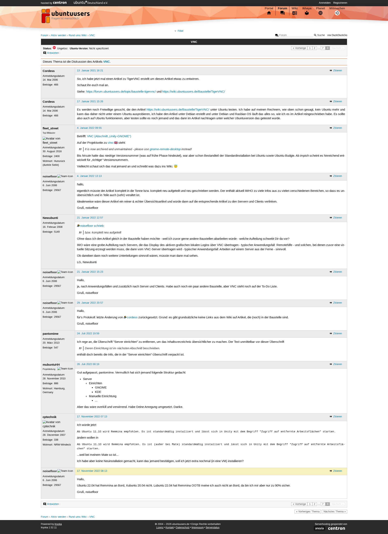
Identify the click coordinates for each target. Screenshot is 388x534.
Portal (269, 8)
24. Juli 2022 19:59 (88, 333)
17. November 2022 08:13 (92, 471)
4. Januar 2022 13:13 (89, 176)
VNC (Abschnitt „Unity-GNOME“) (109, 136)
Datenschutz (183, 527)
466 (56, 84)
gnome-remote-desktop (165, 149)
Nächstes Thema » (335, 511)
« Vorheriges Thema (307, 511)
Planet (320, 8)
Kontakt (170, 527)
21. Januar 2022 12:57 (90, 217)
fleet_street (50, 128)
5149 (57, 231)
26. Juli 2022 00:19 (88, 364)
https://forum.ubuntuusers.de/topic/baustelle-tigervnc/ (121, 92)
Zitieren (337, 70)
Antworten (53, 53)
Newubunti (50, 218)
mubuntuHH (51, 365)
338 (56, 439)
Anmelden (325, 2)
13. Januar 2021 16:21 (90, 70)
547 (56, 347)
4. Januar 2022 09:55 (89, 128)
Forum (282, 8)
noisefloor (50, 176)
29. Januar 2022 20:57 (90, 302)
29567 (57, 190)
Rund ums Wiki (77, 35)
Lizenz (159, 527)
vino (110, 143)
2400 (57, 156)
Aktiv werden (58, 35)
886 (56, 383)
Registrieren (340, 2)
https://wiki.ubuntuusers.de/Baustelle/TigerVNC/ (193, 92)
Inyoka (58, 524)
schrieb (98, 226)
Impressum (198, 527)
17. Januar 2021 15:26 (90, 101)
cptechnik (49, 417)
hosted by (47, 3)
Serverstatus (212, 527)
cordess (132, 317)
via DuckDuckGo (337, 35)
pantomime (50, 334)
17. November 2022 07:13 (92, 416)
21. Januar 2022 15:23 (90, 271)
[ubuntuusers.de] (66, 17)
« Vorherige (299, 48)
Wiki (295, 8)
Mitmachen (337, 8)
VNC (92, 35)
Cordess (49, 71)
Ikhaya (306, 8)
